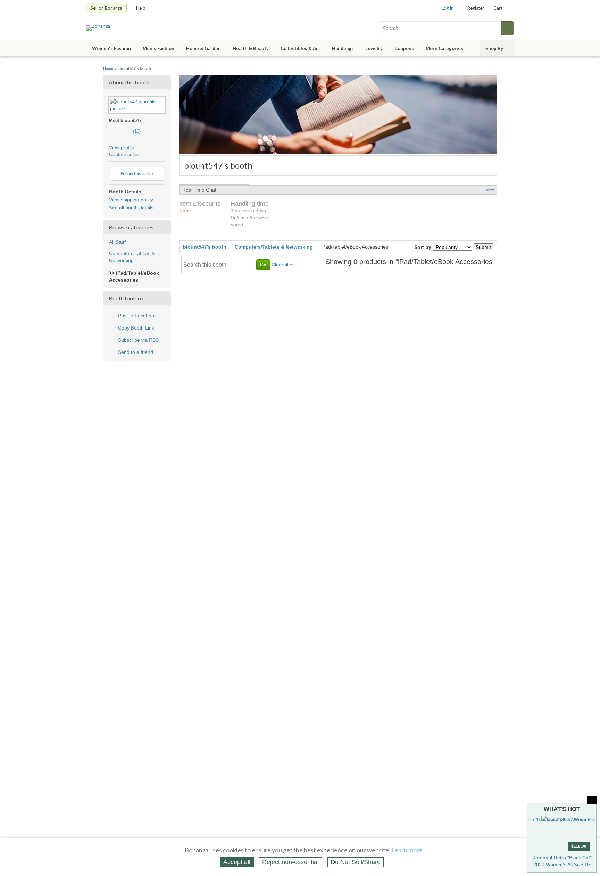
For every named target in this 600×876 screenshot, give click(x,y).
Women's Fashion (111, 48)
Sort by (422, 247)
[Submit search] (507, 28)
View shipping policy (131, 199)
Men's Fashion (158, 48)
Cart (497, 8)
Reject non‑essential (290, 862)
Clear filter (283, 264)
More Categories (444, 48)
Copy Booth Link (136, 328)
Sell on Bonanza (106, 8)
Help (140, 8)
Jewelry (374, 48)
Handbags (343, 48)
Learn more (407, 850)
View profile (121, 147)
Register (475, 8)
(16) (125, 131)
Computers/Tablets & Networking (132, 257)
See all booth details (131, 207)
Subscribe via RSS (138, 340)
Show (489, 190)
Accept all (236, 862)
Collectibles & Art (300, 48)
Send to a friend (135, 352)
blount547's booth (204, 247)
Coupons (404, 48)
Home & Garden (203, 48)
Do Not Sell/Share (356, 862)
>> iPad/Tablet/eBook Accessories (134, 276)
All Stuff (117, 242)
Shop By (494, 48)
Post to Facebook (137, 315)
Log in (447, 8)
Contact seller (124, 154)
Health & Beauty (251, 48)
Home (108, 68)
